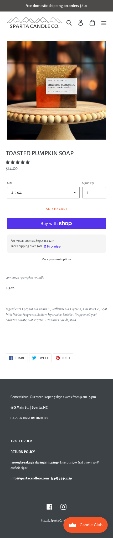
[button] (18, 162)
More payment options (56, 259)
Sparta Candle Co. (61, 520)
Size (9, 183)
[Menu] (104, 22)
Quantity (88, 183)
